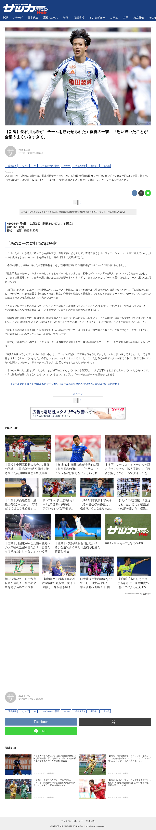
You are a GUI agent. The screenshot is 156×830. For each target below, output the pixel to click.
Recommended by (133, 594)
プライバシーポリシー (72, 821)
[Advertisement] (78, 641)
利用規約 (90, 821)
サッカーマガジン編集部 (30, 153)
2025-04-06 (24, 150)
